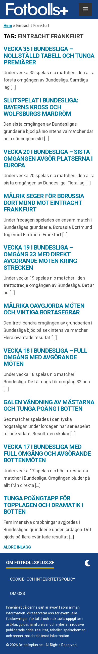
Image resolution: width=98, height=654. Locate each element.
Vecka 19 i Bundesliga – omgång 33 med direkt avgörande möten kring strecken (40, 257)
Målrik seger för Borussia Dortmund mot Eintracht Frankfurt (44, 203)
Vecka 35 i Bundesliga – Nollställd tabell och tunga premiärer (49, 55)
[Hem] (37, 9)
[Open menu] (85, 9)
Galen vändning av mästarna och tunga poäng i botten (49, 405)
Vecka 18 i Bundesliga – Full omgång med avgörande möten (45, 357)
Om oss (17, 593)
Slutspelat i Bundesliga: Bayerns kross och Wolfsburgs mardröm (41, 107)
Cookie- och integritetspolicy (42, 579)
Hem (8, 25)
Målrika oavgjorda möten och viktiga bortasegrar (44, 309)
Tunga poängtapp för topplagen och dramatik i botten (43, 505)
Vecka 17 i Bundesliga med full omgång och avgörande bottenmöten (47, 453)
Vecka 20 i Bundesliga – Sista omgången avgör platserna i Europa (48, 158)
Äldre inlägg (17, 547)
